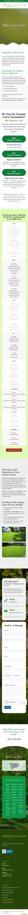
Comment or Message (9, 685)
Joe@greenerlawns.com (18, 1)
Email (6, 647)
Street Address (8, 666)
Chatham (7, 795)
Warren (20, 797)
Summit (20, 794)
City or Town (7, 675)
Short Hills (20, 784)
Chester (7, 798)
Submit (8, 707)
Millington (14, 794)
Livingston (7, 812)
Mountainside (14, 800)
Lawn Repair (5, 897)
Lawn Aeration (5, 895)
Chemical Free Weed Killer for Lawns (10, 887)
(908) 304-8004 (14, 738)
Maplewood (14, 784)
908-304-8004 (7, 1)
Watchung (20, 800)
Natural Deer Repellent (7, 902)
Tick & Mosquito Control (7, 899)
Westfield (20, 802)
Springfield (20, 789)
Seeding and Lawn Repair (8, 892)
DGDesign (11, 913)
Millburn (14, 792)
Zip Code (17, 675)
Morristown (14, 797)
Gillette (7, 801)
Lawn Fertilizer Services (7, 890)
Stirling (20, 792)
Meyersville (14, 789)
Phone (6, 656)
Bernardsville (8, 793)
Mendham (14, 787)
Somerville (20, 787)
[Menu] (24, 5)
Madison (7, 814)
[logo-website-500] (11, 5)
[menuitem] (24, 5)
